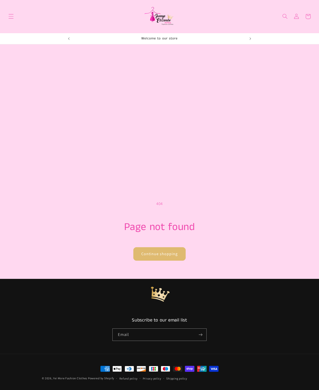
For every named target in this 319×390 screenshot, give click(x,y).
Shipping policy (176, 378)
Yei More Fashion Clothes (70, 378)
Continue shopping (159, 253)
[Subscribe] (200, 334)
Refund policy (128, 378)
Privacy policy (152, 378)
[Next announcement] (250, 38)
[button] (11, 16)
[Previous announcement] (68, 38)
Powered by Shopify (101, 378)
